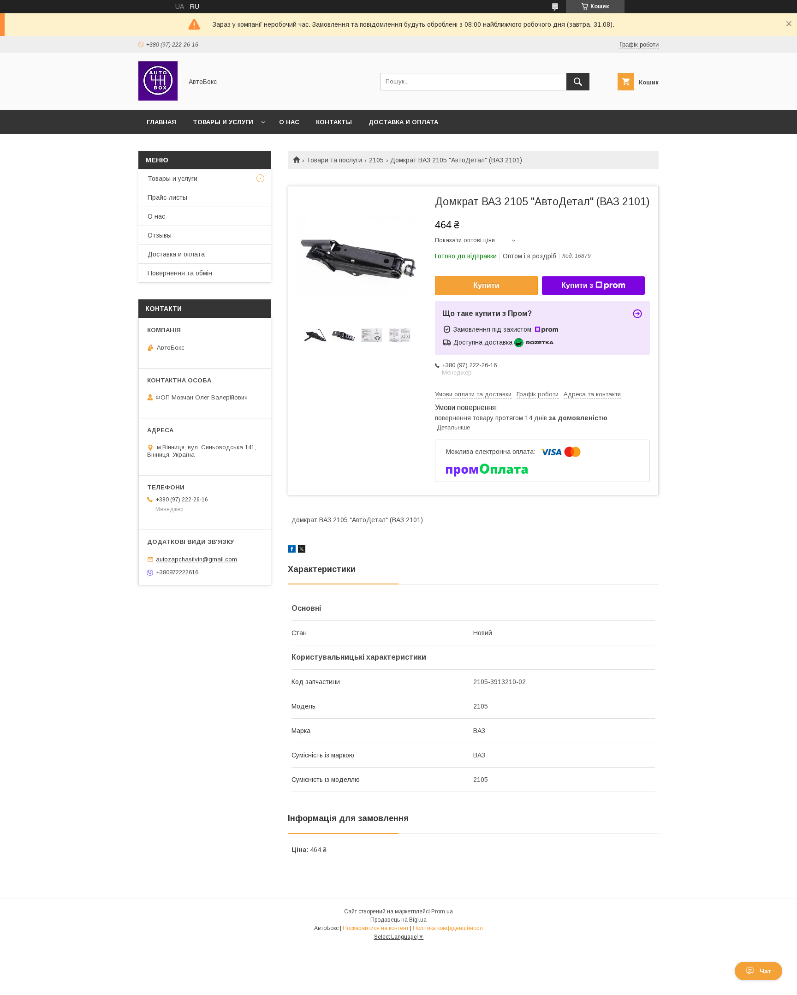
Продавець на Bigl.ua (398, 920)
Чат (765, 971)
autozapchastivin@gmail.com (196, 559)
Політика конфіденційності (448, 928)
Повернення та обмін (180, 273)
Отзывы (160, 235)
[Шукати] (577, 81)
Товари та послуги (334, 160)
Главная (161, 122)
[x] (301, 550)
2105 (376, 160)
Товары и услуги (223, 122)
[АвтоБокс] (158, 98)
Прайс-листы (167, 197)
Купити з (577, 285)
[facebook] (292, 550)
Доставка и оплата (403, 122)
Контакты (334, 122)
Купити (486, 285)
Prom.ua (442, 911)
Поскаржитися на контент (376, 928)
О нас (289, 122)
